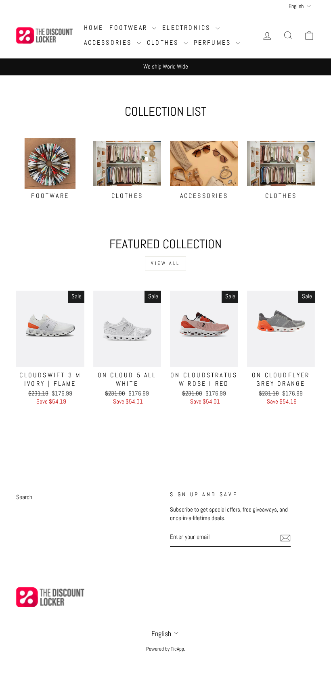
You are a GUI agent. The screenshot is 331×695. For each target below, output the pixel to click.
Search (24, 497)
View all (165, 263)
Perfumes (214, 42)
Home (94, 27)
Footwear (129, 27)
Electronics (187, 27)
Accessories (109, 42)
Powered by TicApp (165, 649)
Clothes (164, 42)
